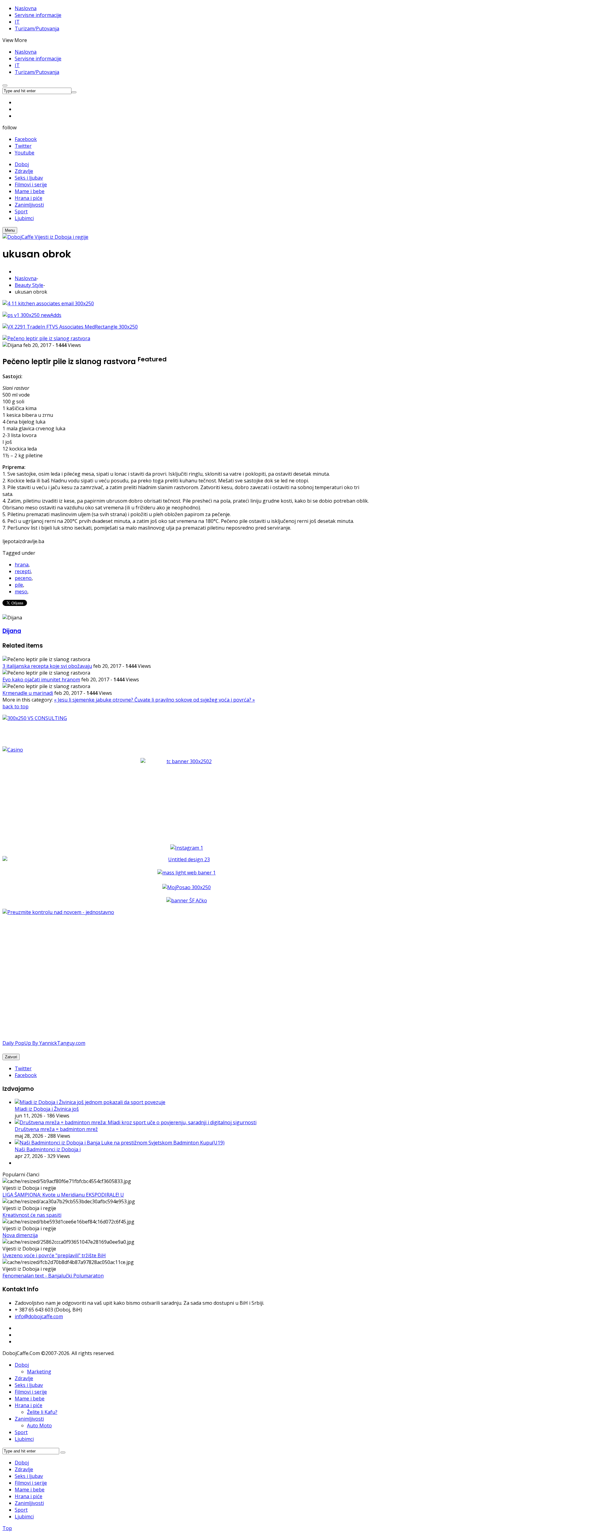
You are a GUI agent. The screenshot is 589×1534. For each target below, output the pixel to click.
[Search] (62, 1452)
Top (7, 1528)
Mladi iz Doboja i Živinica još (47, 1109)
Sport (21, 1432)
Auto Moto (39, 1425)
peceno (23, 578)
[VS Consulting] (186, 718)
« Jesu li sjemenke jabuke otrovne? (94, 699)
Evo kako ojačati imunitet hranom (41, 679)
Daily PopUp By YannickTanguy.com (43, 1043)
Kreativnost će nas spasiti (31, 1215)
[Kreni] (73, 92)
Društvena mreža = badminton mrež (56, 1129)
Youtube (24, 152)
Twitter (23, 146)
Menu (10, 230)
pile (19, 584)
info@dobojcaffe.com (39, 1316)
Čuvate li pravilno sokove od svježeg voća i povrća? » (194, 699)
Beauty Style (29, 285)
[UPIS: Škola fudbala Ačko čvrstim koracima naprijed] (186, 900)
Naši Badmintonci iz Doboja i (48, 1149)
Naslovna (26, 8)
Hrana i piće (28, 1405)
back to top (15, 706)
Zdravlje (24, 1378)
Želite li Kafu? (42, 1412)
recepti (23, 571)
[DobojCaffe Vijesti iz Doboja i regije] (45, 237)
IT (17, 21)
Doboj (22, 1364)
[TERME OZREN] (186, 859)
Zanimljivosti (29, 1418)
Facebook (26, 139)
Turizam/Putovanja (37, 28)
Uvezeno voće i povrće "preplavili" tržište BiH (54, 1255)
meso (21, 591)
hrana (22, 564)
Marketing (39, 1371)
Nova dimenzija (20, 1235)
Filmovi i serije (31, 1391)
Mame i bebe (29, 1398)
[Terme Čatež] (186, 796)
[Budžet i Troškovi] (58, 912)
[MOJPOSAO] (186, 887)
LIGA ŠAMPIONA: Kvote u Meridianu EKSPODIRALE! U (63, 1194)
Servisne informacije (38, 15)
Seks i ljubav (29, 1385)
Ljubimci (24, 1439)
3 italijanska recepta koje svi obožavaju (47, 666)
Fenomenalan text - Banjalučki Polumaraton (53, 1275)
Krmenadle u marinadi (27, 693)
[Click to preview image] (46, 338)
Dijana (11, 631)
